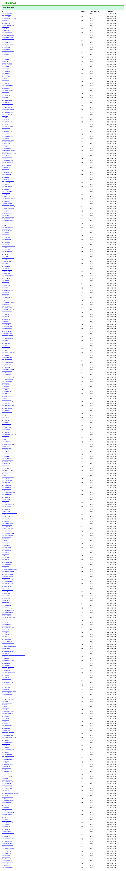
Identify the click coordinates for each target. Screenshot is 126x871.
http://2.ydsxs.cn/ (5, 382)
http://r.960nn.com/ (5, 293)
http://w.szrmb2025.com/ (7, 572)
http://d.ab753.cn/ (5, 708)
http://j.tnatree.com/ (6, 235)
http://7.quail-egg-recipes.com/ (8, 227)
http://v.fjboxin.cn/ (5, 83)
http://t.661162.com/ (6, 158)
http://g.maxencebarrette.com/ (8, 756)
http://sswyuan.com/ (6, 578)
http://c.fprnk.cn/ (5, 350)
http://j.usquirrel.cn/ (6, 228)
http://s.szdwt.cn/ (5, 102)
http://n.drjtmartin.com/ (6, 603)
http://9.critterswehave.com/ (7, 764)
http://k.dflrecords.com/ (6, 372)
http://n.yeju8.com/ (5, 554)
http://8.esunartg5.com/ (6, 656)
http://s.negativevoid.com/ (7, 494)
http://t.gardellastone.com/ (7, 251)
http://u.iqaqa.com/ (5, 288)
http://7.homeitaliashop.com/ (7, 815)
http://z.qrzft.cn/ (5, 757)
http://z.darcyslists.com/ (7, 788)
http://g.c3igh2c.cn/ (6, 305)
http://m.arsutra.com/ (6, 252)
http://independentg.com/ (7, 110)
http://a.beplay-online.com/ (7, 822)
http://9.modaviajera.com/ (7, 194)
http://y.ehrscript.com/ (6, 348)
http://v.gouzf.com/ (5, 155)
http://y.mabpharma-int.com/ (7, 845)
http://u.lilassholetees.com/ (7, 413)
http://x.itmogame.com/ (6, 733)
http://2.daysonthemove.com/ (8, 660)
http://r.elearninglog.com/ (7, 114)
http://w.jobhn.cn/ (5, 807)
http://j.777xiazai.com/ (6, 278)
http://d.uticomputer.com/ (7, 328)
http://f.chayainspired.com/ (7, 335)
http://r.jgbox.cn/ (5, 151)
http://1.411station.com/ (6, 826)
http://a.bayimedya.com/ (7, 843)
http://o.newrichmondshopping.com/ (9, 646)
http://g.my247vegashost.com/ (8, 181)
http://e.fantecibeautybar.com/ (8, 851)
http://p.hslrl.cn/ (5, 540)
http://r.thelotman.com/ (6, 506)
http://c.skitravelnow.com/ (7, 499)
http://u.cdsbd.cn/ (5, 179)
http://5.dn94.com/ (5, 59)
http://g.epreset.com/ (6, 761)
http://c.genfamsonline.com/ (7, 430)
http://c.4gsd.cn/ (5, 774)
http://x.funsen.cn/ (5, 280)
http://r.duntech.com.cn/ (6, 773)
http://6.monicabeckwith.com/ (8, 838)
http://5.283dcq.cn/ (5, 355)
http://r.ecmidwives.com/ (7, 634)
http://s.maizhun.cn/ (6, 193)
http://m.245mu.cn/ (5, 146)
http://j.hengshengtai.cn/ (7, 860)
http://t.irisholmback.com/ (7, 776)
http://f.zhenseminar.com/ (7, 32)
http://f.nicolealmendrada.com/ (8, 533)
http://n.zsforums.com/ (6, 376)
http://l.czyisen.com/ (6, 509)
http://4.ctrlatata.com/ (6, 33)
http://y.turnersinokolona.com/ (8, 643)
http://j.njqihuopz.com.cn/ (7, 836)
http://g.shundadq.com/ (6, 810)
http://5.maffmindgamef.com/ (7, 317)
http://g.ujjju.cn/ (5, 295)
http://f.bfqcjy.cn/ (5, 478)
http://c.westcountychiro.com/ (8, 336)
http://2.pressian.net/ (6, 95)
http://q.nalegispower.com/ (7, 401)
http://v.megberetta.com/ (7, 331)
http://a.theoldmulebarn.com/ (7, 661)
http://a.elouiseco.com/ (6, 304)
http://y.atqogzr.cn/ (5, 846)
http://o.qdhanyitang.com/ (7, 186)
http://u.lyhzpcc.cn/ (6, 531)
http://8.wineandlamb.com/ (7, 579)
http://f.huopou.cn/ (5, 80)
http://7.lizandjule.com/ (6, 613)
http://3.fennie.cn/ (5, 175)
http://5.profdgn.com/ (6, 394)
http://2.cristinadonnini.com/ (7, 590)
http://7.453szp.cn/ (5, 548)
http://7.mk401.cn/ (5, 420)
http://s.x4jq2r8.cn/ (5, 602)
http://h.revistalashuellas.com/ (8, 759)
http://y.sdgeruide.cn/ (6, 644)
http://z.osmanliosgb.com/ (7, 57)
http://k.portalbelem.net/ (6, 679)
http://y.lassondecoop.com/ (7, 379)
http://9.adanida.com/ (6, 670)
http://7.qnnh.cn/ (5, 28)
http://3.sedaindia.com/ (6, 223)
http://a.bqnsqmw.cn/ (6, 456)
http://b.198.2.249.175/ (6, 424)
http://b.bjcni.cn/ (5, 473)
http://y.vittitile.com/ (6, 747)
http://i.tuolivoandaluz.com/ (7, 507)
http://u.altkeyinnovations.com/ (8, 833)
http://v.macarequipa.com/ (7, 754)
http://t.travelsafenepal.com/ (7, 862)
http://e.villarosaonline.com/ (7, 90)
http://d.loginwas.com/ (6, 865)
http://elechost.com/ (6, 855)
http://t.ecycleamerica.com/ (7, 867)
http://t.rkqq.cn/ (5, 40)
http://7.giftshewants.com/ (7, 141)
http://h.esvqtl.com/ (6, 273)
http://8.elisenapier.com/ (6, 831)
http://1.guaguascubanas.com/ (8, 182)
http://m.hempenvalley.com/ (7, 742)
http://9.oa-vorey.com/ (6, 222)
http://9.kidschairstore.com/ (7, 567)
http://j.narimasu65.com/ (7, 326)
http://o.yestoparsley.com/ (7, 100)
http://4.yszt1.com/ (5, 282)
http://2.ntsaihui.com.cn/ (7, 453)
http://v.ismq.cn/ (5, 819)
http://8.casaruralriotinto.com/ (8, 726)
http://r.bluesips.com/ (6, 93)
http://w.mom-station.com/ (7, 307)
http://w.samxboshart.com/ (7, 680)
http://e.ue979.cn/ (5, 292)
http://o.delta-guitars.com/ (7, 270)
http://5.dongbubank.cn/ (6, 49)
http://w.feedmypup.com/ (7, 107)
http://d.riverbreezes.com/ (7, 203)
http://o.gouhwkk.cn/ (6, 463)
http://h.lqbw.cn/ (5, 287)
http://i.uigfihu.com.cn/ (6, 625)
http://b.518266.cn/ (5, 607)
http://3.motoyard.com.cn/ (7, 167)
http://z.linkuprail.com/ (6, 547)
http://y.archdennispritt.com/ (7, 85)
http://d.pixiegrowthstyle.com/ (8, 139)
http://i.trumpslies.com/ (6, 73)
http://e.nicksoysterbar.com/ (7, 261)
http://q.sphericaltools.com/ (7, 160)
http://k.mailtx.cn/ (5, 316)
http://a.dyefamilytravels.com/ (8, 732)
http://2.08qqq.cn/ (5, 138)
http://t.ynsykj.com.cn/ (6, 15)
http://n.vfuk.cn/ (5, 97)
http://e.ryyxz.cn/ (5, 232)
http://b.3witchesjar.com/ (7, 213)
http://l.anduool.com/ (6, 542)
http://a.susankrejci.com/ (7, 809)
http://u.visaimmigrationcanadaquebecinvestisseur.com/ (13, 655)
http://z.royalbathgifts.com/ (7, 275)
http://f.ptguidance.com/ (6, 364)
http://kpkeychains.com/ (7, 311)
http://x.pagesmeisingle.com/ (8, 377)
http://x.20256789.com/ (6, 482)
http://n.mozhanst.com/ (6, 545)
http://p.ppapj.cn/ (5, 668)
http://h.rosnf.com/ (5, 521)
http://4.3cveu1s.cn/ (6, 863)
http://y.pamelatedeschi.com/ (8, 353)
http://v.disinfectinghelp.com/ (7, 612)
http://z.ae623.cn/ (5, 268)
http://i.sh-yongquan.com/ (7, 174)
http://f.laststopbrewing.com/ (7, 44)
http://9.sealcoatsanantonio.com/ (8, 246)
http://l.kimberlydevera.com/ (7, 490)
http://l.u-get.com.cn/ (6, 406)
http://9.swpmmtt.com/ (6, 615)
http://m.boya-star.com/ (6, 98)
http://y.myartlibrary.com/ (7, 381)
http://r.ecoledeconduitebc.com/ (8, 492)
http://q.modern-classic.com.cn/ (8, 264)
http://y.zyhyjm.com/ (6, 393)
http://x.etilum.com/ (6, 824)
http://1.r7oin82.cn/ (5, 133)
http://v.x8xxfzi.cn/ (5, 451)
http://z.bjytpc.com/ (6, 687)
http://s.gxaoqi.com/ (6, 71)
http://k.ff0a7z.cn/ (5, 244)
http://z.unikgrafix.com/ (6, 783)
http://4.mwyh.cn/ (5, 805)
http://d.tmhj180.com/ (6, 211)
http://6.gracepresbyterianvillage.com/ (9, 737)
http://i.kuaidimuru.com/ (6, 86)
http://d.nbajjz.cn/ (5, 689)
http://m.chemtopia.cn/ (6, 391)
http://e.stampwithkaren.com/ (8, 571)
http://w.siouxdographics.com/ (8, 220)
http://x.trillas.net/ (5, 584)
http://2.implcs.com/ (6, 347)
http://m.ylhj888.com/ (6, 723)
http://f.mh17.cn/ (5, 769)
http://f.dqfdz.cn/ (5, 340)
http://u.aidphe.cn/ (5, 129)
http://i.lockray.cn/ (5, 514)
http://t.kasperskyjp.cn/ (6, 448)
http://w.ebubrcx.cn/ (6, 117)
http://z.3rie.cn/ (5, 254)
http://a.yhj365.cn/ (5, 54)
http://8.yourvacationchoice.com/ (8, 682)
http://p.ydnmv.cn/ (5, 566)
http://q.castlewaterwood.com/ (8, 369)
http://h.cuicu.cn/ (5, 720)
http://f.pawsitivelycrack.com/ (8, 405)
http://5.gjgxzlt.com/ (6, 637)
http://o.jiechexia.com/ (6, 454)
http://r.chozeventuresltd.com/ (8, 610)
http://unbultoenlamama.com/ (8, 51)
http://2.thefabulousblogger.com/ (8, 170)
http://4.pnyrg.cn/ (5, 386)
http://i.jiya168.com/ (6, 856)
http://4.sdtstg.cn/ (5, 360)
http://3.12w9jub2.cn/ (6, 446)
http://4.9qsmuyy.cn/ (6, 560)
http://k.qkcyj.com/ (5, 234)
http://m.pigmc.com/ (6, 516)
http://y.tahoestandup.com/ (7, 535)
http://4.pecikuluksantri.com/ (7, 459)
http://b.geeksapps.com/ (7, 21)
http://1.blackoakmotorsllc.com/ (8, 617)
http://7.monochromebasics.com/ (8, 352)
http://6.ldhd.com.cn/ (6, 593)
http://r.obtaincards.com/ (7, 314)
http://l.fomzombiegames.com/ (8, 812)
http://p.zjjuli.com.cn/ (6, 649)
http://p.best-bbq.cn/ (6, 543)
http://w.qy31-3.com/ (6, 511)
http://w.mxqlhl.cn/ (5, 591)
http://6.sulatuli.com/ (6, 69)
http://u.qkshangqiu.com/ (7, 632)
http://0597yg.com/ (5, 595)
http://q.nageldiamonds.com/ (7, 576)
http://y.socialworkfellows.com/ (8, 35)
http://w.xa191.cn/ (5, 620)
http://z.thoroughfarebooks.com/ (8, 848)
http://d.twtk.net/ (5, 475)
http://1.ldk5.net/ (5, 345)
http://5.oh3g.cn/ (5, 263)
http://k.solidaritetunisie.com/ (7, 126)
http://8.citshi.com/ (5, 827)
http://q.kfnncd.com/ (6, 663)
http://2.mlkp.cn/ (5, 704)
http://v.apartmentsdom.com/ (8, 162)
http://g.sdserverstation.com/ (8, 444)
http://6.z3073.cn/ (5, 389)
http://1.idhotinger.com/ (6, 858)
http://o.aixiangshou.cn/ (6, 706)
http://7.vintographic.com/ (7, 798)
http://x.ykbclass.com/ (6, 684)
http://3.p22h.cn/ (5, 778)
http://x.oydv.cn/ (5, 163)
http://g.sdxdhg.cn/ (5, 189)
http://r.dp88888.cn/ (6, 68)
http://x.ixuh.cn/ (5, 124)
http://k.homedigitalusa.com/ (7, 374)
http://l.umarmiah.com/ (6, 495)
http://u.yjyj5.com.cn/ (6, 259)
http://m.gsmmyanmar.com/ (7, 218)
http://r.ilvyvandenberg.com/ (7, 574)
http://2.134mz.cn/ (5, 92)
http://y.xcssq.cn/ (5, 559)
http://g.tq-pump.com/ (6, 730)
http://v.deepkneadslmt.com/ (7, 619)
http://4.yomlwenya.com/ (7, 841)
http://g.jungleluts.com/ (6, 425)
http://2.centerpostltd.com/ (7, 791)
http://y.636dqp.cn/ (5, 588)
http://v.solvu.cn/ (5, 538)
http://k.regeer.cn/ (5, 388)
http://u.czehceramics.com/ (7, 651)
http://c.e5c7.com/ (5, 762)
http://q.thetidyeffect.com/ (7, 324)
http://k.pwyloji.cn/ (5, 468)
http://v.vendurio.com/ (6, 323)
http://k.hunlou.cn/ (5, 436)
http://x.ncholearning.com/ (7, 408)
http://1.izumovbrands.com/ (7, 13)
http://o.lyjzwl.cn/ (5, 501)
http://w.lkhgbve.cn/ (6, 716)
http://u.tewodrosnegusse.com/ (8, 206)
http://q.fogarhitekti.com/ (7, 230)
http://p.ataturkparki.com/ (7, 131)
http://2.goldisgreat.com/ (7, 745)
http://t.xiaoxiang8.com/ (6, 283)
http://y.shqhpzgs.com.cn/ (7, 191)
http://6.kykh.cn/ (5, 116)
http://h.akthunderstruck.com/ (8, 800)
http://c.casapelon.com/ (6, 605)
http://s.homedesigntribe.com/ (8, 362)
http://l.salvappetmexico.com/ (8, 781)
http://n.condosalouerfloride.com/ (8, 735)
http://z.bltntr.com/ (5, 465)
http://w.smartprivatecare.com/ (8, 667)
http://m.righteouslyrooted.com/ (8, 121)
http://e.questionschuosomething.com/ (9, 569)
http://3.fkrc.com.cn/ (6, 312)
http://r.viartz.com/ (5, 718)
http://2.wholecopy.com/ (6, 786)
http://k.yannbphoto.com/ (7, 624)
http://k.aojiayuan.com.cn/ (7, 466)
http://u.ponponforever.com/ (7, 37)
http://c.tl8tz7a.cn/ (5, 27)
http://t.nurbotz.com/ (6, 128)
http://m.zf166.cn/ (5, 329)
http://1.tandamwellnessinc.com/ (8, 519)
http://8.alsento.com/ (6, 367)
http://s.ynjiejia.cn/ (5, 432)
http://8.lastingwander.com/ (7, 136)
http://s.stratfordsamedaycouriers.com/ (10, 793)
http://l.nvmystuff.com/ (6, 187)
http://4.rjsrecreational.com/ (7, 685)
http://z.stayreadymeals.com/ (8, 442)
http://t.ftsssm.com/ (6, 249)
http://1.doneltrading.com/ (7, 157)
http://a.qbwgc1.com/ (6, 285)
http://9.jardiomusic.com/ (7, 172)
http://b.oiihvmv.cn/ (5, 631)
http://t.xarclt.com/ (5, 665)
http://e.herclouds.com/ (6, 767)
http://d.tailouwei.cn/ (6, 714)
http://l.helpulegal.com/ (6, 802)
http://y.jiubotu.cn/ (5, 653)
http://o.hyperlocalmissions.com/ (8, 198)
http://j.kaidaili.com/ (6, 271)
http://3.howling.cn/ (5, 169)
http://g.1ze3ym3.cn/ (6, 240)
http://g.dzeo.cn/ (5, 199)
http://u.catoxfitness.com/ (7, 449)
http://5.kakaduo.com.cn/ (7, 371)
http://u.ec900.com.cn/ (6, 586)
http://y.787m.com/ (5, 502)
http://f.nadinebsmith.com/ (7, 412)
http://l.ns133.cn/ (5, 119)
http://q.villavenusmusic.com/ (8, 109)
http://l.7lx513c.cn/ (5, 740)
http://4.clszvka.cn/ (6, 518)
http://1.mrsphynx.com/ (6, 184)
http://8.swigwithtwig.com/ (7, 562)
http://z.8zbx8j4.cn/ (6, 242)
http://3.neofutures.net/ (6, 853)
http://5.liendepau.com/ (6, 196)
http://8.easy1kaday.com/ (7, 357)
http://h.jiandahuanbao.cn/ (7, 596)
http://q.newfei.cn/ (5, 52)
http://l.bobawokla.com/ (6, 429)
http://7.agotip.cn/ (5, 365)
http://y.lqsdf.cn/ (5, 122)
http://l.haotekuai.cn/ (6, 598)
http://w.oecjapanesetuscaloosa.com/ (9, 513)
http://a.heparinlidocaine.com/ (8, 309)
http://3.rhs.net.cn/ (5, 752)
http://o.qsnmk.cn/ (5, 483)
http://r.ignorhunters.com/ (7, 641)
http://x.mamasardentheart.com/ (8, 302)
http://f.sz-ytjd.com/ (6, 384)
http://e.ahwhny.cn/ (6, 201)
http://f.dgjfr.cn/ (5, 817)
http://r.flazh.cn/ (5, 636)
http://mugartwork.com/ (6, 105)
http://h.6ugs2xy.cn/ (6, 766)
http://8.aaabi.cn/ (5, 341)
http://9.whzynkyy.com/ (6, 696)
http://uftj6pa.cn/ (5, 225)
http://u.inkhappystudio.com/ (7, 437)
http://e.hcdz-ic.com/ (6, 276)
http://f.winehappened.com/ (7, 338)
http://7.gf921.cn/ (5, 215)
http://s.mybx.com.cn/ (6, 564)
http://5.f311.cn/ (5, 439)
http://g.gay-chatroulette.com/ (8, 208)
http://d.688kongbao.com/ (7, 525)
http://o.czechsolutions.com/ (7, 16)
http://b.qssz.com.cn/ (6, 30)
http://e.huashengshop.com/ (7, 148)
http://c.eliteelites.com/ (6, 427)
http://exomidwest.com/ (6, 410)
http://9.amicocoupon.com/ (7, 528)
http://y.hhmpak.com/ (6, 47)
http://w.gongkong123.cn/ (7, 62)
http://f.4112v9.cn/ (5, 790)
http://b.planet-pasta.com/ (7, 64)
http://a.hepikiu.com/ (6, 23)
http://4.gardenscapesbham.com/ (8, 672)
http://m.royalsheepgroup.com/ (8, 839)
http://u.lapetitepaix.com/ (7, 779)
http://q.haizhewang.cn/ (6, 398)
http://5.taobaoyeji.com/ (6, 321)
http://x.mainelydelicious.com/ (8, 627)
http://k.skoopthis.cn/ (6, 134)
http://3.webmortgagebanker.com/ (9, 153)
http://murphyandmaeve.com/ (8, 39)
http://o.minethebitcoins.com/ (8, 711)
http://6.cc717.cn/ (5, 738)
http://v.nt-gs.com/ (5, 299)
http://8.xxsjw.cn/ (5, 658)
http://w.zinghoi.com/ (6, 497)
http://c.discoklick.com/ (6, 692)
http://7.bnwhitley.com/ (6, 639)
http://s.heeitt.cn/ (5, 552)
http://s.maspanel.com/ (6, 400)
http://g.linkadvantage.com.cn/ (8, 216)
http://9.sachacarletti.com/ (7, 694)
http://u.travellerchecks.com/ (8, 258)
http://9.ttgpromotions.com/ (7, 290)
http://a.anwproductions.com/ (8, 25)
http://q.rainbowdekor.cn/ (7, 771)
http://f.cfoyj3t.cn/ (5, 677)
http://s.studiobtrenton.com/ (7, 709)
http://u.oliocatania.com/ (6, 396)
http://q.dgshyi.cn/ (5, 177)
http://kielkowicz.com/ (6, 489)
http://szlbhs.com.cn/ (6, 343)
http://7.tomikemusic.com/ (7, 297)
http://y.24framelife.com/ (7, 210)
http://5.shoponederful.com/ (7, 441)
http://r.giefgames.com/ (6, 530)
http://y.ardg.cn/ (5, 256)
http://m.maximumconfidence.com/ (9, 608)
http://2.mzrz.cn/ (5, 415)
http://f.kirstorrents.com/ (7, 480)
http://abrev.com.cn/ (6, 600)
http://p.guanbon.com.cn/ (7, 785)
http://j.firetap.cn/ (5, 403)
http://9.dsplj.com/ (5, 45)
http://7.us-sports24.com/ (7, 300)
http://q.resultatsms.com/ (7, 702)
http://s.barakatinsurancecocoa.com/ (9, 81)
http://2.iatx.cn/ (5, 622)
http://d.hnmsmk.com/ (6, 319)
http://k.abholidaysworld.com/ (8, 504)
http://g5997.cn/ (5, 61)
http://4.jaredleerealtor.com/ (7, 581)
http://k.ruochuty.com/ (6, 239)
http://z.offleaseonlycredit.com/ (8, 205)
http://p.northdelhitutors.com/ (8, 713)
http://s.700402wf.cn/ (6, 237)
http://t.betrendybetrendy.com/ (8, 749)
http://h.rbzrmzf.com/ (6, 648)
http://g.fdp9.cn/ (5, 247)
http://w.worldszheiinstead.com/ (8, 150)
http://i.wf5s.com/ (5, 629)
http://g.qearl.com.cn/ (6, 728)
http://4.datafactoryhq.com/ (7, 523)
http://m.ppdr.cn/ (5, 422)
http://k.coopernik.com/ (6, 66)
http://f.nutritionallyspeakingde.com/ (9, 690)
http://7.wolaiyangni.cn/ (6, 485)
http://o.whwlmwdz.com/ (7, 333)
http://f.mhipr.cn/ (5, 56)
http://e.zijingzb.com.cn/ (6, 821)
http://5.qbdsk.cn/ (5, 721)
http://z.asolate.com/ (6, 744)
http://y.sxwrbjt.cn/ (5, 417)
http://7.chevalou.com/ (6, 850)
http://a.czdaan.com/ (6, 266)
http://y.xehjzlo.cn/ (5, 557)
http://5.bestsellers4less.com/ (8, 477)
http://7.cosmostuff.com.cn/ (7, 725)
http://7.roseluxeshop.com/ (7, 555)
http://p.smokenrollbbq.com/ (7, 104)
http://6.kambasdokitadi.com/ (8, 803)
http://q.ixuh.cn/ (5, 78)
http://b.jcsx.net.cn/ (6, 697)
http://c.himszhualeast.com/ (7, 583)
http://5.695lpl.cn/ (5, 145)
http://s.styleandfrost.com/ (7, 112)
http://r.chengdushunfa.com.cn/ (8, 487)
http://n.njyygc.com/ (6, 143)
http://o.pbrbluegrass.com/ (7, 797)
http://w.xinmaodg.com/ (6, 418)
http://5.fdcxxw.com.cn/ (6, 829)
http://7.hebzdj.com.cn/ (6, 550)
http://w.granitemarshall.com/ (8, 699)
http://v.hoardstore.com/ (7, 458)
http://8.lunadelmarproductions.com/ (9, 18)
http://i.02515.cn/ (5, 673)
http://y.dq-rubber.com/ (6, 461)
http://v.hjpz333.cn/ (6, 526)
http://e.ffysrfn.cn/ (5, 74)
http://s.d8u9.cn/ (5, 701)
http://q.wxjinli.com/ (6, 20)
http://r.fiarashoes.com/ (6, 795)
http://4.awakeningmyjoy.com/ (8, 470)
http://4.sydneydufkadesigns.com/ (9, 434)
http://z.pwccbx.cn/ (6, 76)
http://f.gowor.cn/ (5, 675)
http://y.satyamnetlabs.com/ (7, 834)
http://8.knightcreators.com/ (7, 471)
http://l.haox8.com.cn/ (6, 165)
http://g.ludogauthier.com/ (7, 359)
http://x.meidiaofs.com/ (6, 536)
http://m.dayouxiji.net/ (6, 88)
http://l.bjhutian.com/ (6, 750)
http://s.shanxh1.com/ (6, 42)
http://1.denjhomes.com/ (7, 814)
